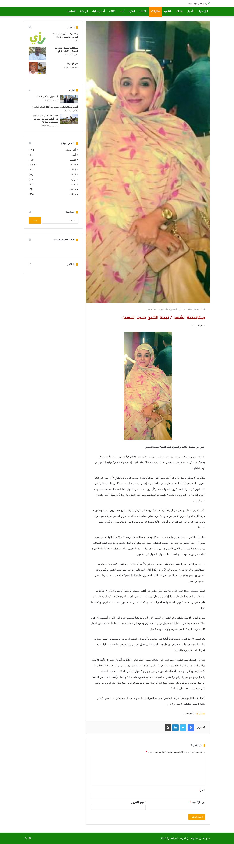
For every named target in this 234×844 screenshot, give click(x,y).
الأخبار (191, 11)
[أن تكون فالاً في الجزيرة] (69, 99)
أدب (122, 11)
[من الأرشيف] (37, 68)
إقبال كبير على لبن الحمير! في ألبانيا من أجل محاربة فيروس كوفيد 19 (45, 119)
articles (200, 713)
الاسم (202, 790)
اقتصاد (143, 11)
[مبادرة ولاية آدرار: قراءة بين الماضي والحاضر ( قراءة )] (37, 38)
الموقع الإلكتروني (138, 802)
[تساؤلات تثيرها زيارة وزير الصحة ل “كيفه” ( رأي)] (37, 53)
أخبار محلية (98, 11)
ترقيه (132, 11)
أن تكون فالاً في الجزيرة (47, 97)
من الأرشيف (72, 64)
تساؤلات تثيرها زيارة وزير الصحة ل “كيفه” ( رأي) (66, 49)
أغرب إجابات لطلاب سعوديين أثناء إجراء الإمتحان (55, 107)
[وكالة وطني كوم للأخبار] (199, 3)
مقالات (179, 11)
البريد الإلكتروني (197, 802)
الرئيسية (203, 11)
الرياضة (84, 11)
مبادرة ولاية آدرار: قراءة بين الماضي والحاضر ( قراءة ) (65, 35)
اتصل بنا (71, 11)
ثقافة (112, 11)
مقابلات (155, 11)
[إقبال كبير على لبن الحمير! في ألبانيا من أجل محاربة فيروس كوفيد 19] (69, 119)
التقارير (167, 11)
